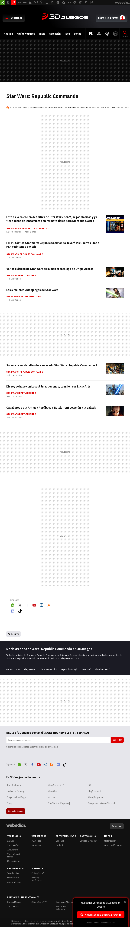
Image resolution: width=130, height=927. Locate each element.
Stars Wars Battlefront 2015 (23, 296)
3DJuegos (65, 17)
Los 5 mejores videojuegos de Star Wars (32, 290)
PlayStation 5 (30, 669)
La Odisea (115, 107)
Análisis (8, 33)
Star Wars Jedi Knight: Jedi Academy (27, 228)
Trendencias (13, 873)
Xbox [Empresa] (102, 669)
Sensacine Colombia (61, 907)
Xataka (10, 840)
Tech (67, 33)
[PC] (90, 33)
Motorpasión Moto (113, 845)
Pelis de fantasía (88, 107)
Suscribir (117, 739)
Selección (55, 33)
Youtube (34, 604)
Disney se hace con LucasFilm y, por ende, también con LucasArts (48, 386)
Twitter (20, 604)
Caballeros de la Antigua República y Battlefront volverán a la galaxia (51, 407)
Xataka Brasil (13, 906)
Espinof (59, 845)
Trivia (42, 33)
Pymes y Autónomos (37, 879)
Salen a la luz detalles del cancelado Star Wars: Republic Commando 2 (51, 365)
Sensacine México (64, 902)
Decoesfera (13, 877)
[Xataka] (2, 2)
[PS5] (99, 33)
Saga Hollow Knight (69, 669)
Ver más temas (15, 811)
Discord (12, 610)
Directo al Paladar (88, 840)
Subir (114, 826)
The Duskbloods (56, 107)
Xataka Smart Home (13, 855)
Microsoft (86, 669)
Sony (9, 803)
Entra (101, 17)
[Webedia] (16, 825)
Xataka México (14, 902)
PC (89, 785)
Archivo (15, 634)
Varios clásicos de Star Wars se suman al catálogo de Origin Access (49, 269)
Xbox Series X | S (48, 669)
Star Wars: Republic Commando (24, 254)
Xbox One (52, 791)
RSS (48, 604)
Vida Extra (36, 845)
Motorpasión (110, 840)
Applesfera (12, 849)
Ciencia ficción (37, 107)
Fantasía (72, 107)
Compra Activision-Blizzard (101, 803)
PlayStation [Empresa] (59, 803)
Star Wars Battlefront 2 (21, 275)
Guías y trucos (26, 33)
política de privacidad (47, 746)
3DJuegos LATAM (40, 902)
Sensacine (61, 840)
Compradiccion (14, 882)
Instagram (41, 604)
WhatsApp (12, 604)
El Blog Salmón (38, 873)
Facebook (27, 604)
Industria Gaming (15, 791)
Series (77, 33)
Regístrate (113, 17)
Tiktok (20, 610)
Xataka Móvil (13, 845)
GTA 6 (103, 107)
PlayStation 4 (94, 791)
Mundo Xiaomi (13, 861)
